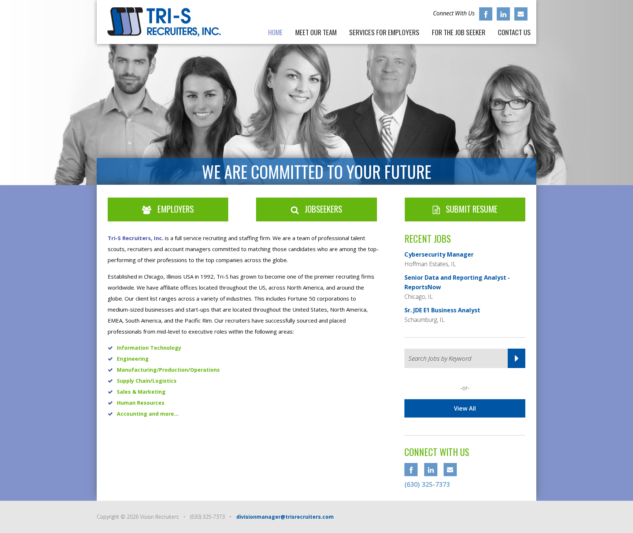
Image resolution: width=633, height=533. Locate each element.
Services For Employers (384, 31)
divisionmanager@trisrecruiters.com (285, 516)
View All (465, 408)
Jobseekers (322, 209)
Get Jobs (516, 358)
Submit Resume (470, 209)
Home (275, 31)
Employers (175, 209)
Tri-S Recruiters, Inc (168, 22)
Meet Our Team (316, 31)
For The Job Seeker (458, 31)
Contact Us (514, 31)
